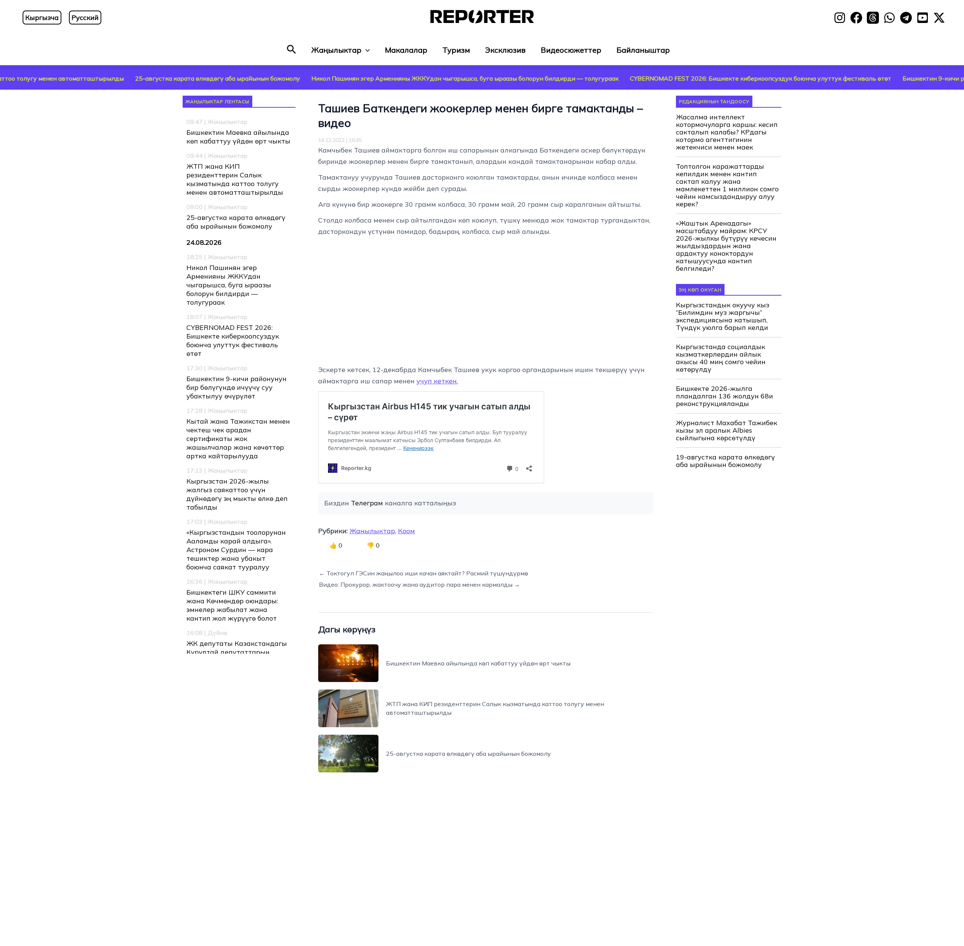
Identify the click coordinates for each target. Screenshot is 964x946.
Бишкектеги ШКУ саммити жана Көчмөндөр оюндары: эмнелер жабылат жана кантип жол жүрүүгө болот (232, 605)
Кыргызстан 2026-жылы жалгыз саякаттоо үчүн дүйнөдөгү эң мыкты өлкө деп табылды (237, 494)
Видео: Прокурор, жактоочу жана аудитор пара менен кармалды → (419, 584)
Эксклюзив (505, 50)
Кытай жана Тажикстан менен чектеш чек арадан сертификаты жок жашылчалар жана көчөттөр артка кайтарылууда (238, 438)
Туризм (456, 50)
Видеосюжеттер (571, 50)
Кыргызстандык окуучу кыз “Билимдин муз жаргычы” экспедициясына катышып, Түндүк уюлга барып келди (722, 316)
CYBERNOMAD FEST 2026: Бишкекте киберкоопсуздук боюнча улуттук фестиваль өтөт (713, 78)
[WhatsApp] (889, 18)
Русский (85, 17)
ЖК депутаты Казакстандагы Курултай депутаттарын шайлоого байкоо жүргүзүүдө (236, 652)
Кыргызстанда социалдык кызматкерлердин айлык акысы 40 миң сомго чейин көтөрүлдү (721, 358)
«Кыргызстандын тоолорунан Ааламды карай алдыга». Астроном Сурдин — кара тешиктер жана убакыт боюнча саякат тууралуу (236, 549)
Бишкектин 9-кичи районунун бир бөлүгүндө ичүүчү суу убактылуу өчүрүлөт (236, 387)
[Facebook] (856, 18)
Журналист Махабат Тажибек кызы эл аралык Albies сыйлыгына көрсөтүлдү (726, 430)
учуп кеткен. (437, 381)
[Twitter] (939, 18)
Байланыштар (643, 50)
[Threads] (873, 18)
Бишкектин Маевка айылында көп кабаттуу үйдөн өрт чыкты (238, 136)
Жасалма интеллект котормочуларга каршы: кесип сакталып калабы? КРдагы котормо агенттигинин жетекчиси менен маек (727, 132)
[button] (291, 50)
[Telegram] (906, 18)
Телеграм (367, 503)
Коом (406, 530)
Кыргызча (42, 17)
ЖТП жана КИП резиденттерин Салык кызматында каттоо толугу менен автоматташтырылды (234, 179)
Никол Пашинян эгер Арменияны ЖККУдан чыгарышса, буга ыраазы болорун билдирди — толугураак (418, 78)
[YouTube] (923, 18)
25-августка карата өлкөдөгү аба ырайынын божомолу (170, 78)
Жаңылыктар (336, 50)
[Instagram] (840, 18)
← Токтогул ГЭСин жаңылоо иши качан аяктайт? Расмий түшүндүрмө (423, 573)
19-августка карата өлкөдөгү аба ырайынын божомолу (725, 460)
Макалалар (406, 50)
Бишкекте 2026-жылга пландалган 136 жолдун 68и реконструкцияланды (724, 396)
